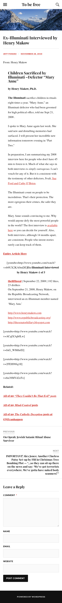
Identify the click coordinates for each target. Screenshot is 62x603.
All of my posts (20, 405)
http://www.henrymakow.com (24, 313)
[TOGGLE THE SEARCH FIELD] (57, 4)
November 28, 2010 (31, 54)
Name (6, 531)
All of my (29, 396)
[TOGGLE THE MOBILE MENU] (5, 4)
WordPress (38, 597)
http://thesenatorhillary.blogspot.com (29, 322)
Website (8, 561)
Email (6, 546)
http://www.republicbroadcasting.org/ (29, 317)
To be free (31, 4)
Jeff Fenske (10, 54)
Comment (10, 495)
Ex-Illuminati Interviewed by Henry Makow (30, 40)
